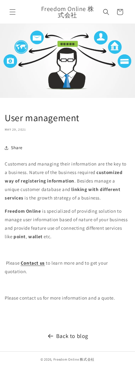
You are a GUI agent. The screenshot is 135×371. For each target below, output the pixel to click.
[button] (12, 12)
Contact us (33, 263)
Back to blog (72, 336)
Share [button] (17, 147)
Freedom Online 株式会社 (73, 359)
